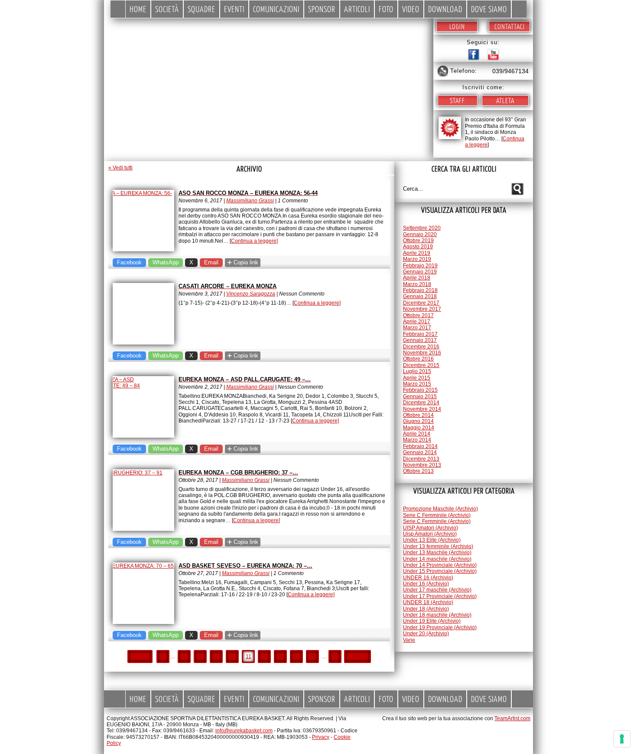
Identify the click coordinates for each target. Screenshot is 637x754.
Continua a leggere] (254, 241)
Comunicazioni (276, 9)
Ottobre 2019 (418, 240)
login (457, 26)
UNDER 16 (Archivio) (428, 578)
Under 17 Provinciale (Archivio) (440, 596)
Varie (409, 640)
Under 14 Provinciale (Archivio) (440, 565)
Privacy (320, 737)
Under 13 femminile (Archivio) (438, 546)
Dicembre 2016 (421, 347)
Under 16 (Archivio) (426, 584)
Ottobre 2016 (418, 359)
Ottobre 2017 (418, 315)
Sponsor (321, 9)
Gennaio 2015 (420, 396)
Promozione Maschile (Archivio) (440, 509)
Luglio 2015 (417, 371)
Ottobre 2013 (418, 471)
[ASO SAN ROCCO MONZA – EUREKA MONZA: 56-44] (143, 220)
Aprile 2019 (416, 253)
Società (167, 9)
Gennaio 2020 (420, 234)
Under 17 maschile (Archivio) (437, 590)
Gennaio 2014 (420, 452)
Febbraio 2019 (420, 266)
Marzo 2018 (417, 284)
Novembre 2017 (422, 309)
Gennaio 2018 (420, 296)
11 (248, 656)
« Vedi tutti (120, 168)
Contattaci (509, 26)
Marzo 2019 (417, 259)
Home (138, 9)
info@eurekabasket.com (244, 731)
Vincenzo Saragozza (250, 294)
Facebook (129, 262)
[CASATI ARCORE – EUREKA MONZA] (143, 313)
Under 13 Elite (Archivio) (432, 540)
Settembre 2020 (422, 228)
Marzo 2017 (417, 328)
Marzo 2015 (417, 384)
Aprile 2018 (416, 278)
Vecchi (357, 656)
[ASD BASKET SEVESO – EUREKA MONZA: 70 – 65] (143, 593)
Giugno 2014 (418, 421)
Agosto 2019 (418, 247)
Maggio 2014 (418, 428)
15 (312, 656)
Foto (386, 9)
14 (296, 656)
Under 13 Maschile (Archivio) (437, 552)
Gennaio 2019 (420, 272)
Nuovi (140, 656)
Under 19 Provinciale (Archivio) (440, 627)
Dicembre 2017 (421, 303)
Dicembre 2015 (421, 365)
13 (280, 656)
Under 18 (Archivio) (426, 609)
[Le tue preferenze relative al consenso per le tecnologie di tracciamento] (622, 739)
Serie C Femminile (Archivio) (437, 515)
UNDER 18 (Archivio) (428, 602)
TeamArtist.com (512, 718)
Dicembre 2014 (421, 403)
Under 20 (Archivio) (426, 633)
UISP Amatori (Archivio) (430, 528)
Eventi (234, 9)
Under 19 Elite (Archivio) (432, 621)
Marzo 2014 (417, 440)
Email (211, 262)
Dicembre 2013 (421, 459)
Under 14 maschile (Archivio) (437, 559)
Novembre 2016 (422, 353)
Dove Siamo (489, 9)
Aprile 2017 (416, 321)
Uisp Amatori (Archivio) (430, 534)
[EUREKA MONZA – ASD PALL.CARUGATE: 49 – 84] (143, 407)
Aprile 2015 (416, 378)
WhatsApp (166, 262)
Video (410, 9)
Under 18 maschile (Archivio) (437, 615)
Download (445, 9)
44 (335, 656)
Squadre (201, 9)
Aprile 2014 (416, 434)
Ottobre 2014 (418, 415)
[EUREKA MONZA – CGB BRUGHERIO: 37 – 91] (143, 500)
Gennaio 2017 (420, 340)
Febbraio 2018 (420, 290)
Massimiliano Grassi (250, 201)
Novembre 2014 (422, 409)
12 (264, 656)
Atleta (505, 100)
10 (232, 656)
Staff (457, 100)
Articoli (357, 9)
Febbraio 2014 (420, 446)
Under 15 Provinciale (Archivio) (440, 571)
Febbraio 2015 (420, 390)
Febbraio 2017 (420, 334)
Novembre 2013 (422, 465)
